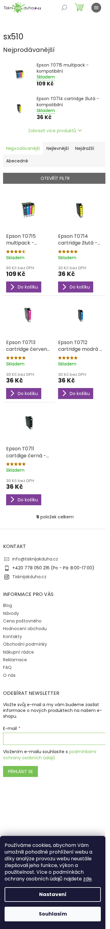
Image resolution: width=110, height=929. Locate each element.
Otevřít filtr (55, 178)
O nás (9, 675)
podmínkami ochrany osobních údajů (49, 755)
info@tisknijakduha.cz (35, 559)
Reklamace (15, 660)
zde (87, 878)
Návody (11, 613)
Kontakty (12, 636)
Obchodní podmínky (25, 644)
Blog (7, 605)
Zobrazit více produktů (52, 131)
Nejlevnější (57, 148)
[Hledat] (64, 8)
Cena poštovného (22, 621)
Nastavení (53, 894)
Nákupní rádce (18, 652)
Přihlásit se (20, 771)
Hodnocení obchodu (25, 629)
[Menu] (96, 8)
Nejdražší (84, 148)
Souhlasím (53, 913)
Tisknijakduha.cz (29, 577)
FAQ (7, 667)
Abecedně (17, 161)
